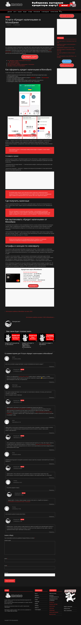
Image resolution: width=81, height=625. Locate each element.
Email (5, 565)
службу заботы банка (23, 376)
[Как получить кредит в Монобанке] (47, 334)
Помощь (36, 605)
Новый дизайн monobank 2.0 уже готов (65, 47)
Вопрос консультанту (67, 65)
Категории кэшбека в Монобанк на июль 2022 (18, 311)
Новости (37, 607)
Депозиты (37, 597)
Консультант (9, 24)
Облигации (51, 610)
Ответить (51, 366)
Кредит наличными (68, 606)
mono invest (52, 606)
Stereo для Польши (53, 612)
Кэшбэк (20, 11)
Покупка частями (53, 604)
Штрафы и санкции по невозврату (16, 65)
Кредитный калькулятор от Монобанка (12, 343)
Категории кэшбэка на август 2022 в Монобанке (40, 317)
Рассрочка (51, 602)
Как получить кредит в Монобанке (45, 343)
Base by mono (52, 614)
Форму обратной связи (12, 611)
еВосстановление (68, 610)
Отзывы (30, 11)
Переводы (37, 601)
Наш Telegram (66, 61)
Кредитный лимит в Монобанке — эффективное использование (28, 345)
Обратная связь (52, 593)
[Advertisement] (29, 36)
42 (40, 346)
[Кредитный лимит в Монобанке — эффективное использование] (30, 334)
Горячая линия (54, 11)
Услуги (36, 599)
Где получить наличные (14, 63)
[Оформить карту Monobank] (70, 590)
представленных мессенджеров (43, 444)
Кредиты (7, 17)
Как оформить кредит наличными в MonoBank (19, 60)
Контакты (6, 606)
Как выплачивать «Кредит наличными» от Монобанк (21, 64)
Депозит (10, 11)
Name (6, 558)
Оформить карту (29, 57)
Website (6, 572)
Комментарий (7, 540)
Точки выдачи (45, 11)
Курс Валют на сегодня (67, 16)
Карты (36, 593)
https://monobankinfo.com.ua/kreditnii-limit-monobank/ (19, 408)
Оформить (33, 286)
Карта (14, 11)
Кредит (25, 11)
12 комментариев (16, 24)
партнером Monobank (41, 212)
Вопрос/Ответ (67, 608)
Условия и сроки (14, 62)
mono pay (51, 608)
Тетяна (15, 480)
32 (23, 348)
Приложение (36, 11)
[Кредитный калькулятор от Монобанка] (12, 334)
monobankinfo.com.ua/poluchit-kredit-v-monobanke (19, 501)
